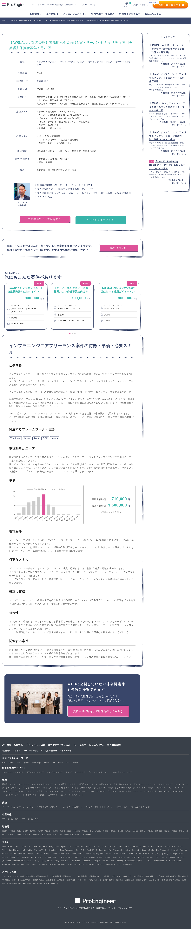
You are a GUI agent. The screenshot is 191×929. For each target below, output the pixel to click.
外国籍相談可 (108, 880)
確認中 (5, 831)
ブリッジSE (112, 791)
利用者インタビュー (129, 13)
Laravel (174, 850)
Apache (122, 857)
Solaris (48, 857)
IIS (128, 857)
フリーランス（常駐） (11, 819)
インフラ (83, 857)
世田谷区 (158, 831)
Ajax (181, 853)
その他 (121, 791)
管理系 (39, 791)
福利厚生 (119, 880)
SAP (119, 864)
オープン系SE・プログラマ (66, 784)
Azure (54, 438)
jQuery (165, 853)
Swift (68, 762)
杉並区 (181, 831)
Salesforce (110, 864)
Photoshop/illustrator (95, 864)
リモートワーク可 (51, 883)
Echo (74, 853)
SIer (13, 807)
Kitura (88, 853)
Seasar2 (136, 850)
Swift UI (131, 853)
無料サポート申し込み (103, 13)
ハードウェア (87, 807)
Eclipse (97, 860)
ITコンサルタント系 (163, 787)
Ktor (116, 853)
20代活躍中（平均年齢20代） (38, 876)
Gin (67, 853)
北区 (69, 831)
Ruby (11, 762)
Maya (81, 864)
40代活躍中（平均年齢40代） (90, 876)
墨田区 (120, 831)
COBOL (151, 846)
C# (115, 846)
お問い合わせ (51, 750)
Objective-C (79, 846)
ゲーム (62, 807)
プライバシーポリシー (33, 750)
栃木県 (33, 831)
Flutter (123, 853)
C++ (110, 846)
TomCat (149, 860)
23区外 (18, 834)
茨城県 (25, 831)
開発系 (5, 784)
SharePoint (128, 864)
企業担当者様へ (140, 4)
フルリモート (86, 834)
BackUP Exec (175, 860)
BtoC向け (27, 883)
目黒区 (142, 831)
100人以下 (116, 876)
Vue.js (5, 853)
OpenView (42, 864)
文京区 (105, 831)
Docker (172, 857)
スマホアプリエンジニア (163, 784)
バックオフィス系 (29, 795)
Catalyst (30, 853)
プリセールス (7, 791)
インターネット (29, 807)
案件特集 (18, 744)
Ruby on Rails (148, 850)
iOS (76, 857)
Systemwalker (18, 864)
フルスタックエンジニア (122, 772)
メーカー (110, 807)
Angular (183, 850)
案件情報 (6, 744)
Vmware (150, 857)
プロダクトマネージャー (78, 791)
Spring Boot (98, 853)
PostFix (141, 857)
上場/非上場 (50, 880)
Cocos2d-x (87, 860)
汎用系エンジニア (86, 784)
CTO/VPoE (100, 791)
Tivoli (33, 864)
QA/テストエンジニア (35, 772)
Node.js (173, 853)
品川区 (135, 831)
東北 (19, 831)
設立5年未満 (171, 876)
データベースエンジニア (143, 787)
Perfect (81, 853)
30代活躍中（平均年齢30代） (64, 876)
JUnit (70, 864)
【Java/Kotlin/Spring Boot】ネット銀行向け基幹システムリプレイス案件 (167, 165)
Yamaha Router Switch (23, 860)
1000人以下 (138, 876)
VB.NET (109, 853)
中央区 (85, 831)
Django (47, 853)
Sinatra (13, 853)
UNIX (40, 857)
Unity (57, 860)
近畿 (55, 834)
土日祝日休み (154, 880)
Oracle (92, 857)
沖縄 (77, 834)
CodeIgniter (101, 850)
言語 (4, 846)
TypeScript (36, 762)
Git (76, 864)
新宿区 (98, 831)
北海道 (12, 831)
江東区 (127, 831)
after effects (75, 860)
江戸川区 (26, 834)
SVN (112, 860)
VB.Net (128, 846)
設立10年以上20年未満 (21, 880)
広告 (68, 807)
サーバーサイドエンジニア (29, 787)
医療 (131, 807)
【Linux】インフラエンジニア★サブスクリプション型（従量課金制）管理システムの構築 (167, 136)
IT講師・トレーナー (134, 791)
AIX (54, 857)
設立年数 (160, 876)
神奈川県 (36, 834)
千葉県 (55, 831)
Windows (15, 438)
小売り (119, 807)
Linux (27, 438)
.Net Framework (162, 850)
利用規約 (16, 750)
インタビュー (79, 744)
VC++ (4, 850)
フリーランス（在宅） (31, 819)
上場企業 (60, 880)
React (12, 857)
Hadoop (119, 860)
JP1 (27, 864)
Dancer (39, 853)
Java (18, 762)
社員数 (107, 876)
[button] (69, 333)
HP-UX (61, 857)
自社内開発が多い (14, 883)
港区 (46, 80)
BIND (134, 857)
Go (70, 846)
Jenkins (52, 864)
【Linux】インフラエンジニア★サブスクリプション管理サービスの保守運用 (167, 78)
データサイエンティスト (25, 791)
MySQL (100, 857)
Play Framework (115, 850)
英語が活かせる (95, 880)
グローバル (82, 880)
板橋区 (10, 834)
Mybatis (140, 860)
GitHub (105, 860)
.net (23, 850)
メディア (53, 807)
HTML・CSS (13, 846)
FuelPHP (90, 850)
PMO (92, 791)
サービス (5, 807)
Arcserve (6, 864)
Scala (100, 846)
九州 (60, 834)
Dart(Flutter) (14, 850)
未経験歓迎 (37, 883)
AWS (36, 438)
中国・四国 (68, 834)
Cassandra (130, 860)
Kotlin (75, 762)
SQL (173, 846)
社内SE (42, 795)
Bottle (61, 853)
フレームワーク (40, 850)
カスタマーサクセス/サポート (71, 795)
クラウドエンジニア (123, 787)
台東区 (113, 831)
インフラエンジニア (47, 61)
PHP (4, 762)
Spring (127, 850)
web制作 (76, 807)
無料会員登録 (114, 744)
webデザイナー (165, 791)
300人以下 (127, 876)
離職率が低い (141, 880)
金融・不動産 (100, 807)
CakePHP (80, 850)
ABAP (159, 846)
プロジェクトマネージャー (99, 772)
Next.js (146, 853)
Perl (57, 846)
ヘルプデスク (52, 795)
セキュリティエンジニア (100, 61)
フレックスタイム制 (10, 876)
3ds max (65, 860)
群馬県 (40, 831)
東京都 (40, 80)
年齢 (22, 876)
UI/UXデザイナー (13, 795)
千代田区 (76, 831)
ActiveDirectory (160, 860)
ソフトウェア (42, 807)
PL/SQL (181, 846)
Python (26, 762)
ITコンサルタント (180, 787)
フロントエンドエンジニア (13, 772)
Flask (55, 853)
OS (18, 857)
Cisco (8, 860)
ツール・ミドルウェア (44, 860)
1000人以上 (150, 876)
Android (69, 857)
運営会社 (6, 750)
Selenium (62, 864)
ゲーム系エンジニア (104, 784)
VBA (120, 846)
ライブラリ (155, 853)
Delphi (167, 846)
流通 (126, 807)
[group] (25, 306)
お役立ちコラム (153, 13)
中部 (49, 834)
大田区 (150, 831)
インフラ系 (46, 787)
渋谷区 (166, 831)
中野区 (174, 831)
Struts (138, 853)
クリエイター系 (150, 791)
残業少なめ (129, 880)
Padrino (21, 853)
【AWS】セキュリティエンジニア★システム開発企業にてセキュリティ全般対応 (167, 107)
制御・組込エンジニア (123, 784)
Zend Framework (67, 850)
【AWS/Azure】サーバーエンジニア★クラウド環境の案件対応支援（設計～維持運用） (167, 48)
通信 (19, 807)
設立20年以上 (38, 880)
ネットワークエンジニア (72, 61)
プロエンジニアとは (35, 744)
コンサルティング (142, 807)
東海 (43, 834)
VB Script (137, 846)
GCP (45, 438)
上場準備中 (71, 880)
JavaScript (25, 846)
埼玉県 (47, 831)
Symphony (53, 850)
